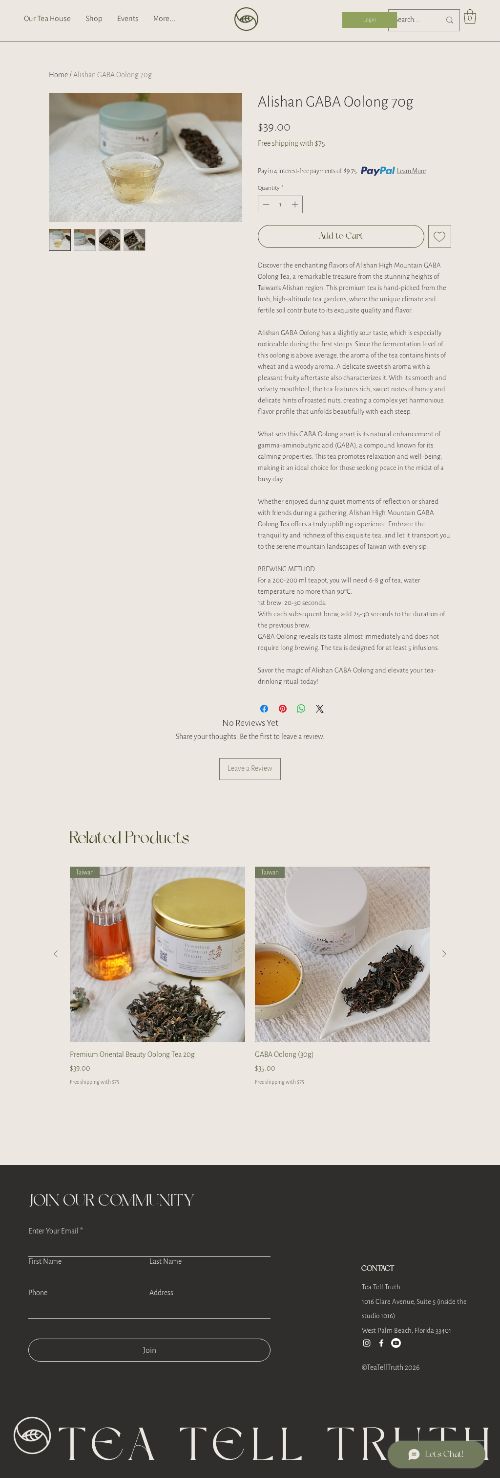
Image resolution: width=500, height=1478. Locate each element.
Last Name (165, 1262)
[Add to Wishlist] (439, 236)
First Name (45, 1262)
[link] (470, 16)
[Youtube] (396, 1343)
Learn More (411, 171)
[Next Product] (444, 954)
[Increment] (296, 204)
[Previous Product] (56, 954)
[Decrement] (265, 204)
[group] (250, 982)
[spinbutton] (280, 204)
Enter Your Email (53, 1231)
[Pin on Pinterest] (283, 709)
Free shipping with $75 (291, 143)
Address (161, 1293)
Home (58, 75)
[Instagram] (367, 1343)
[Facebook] (381, 1343)
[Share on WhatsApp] (301, 709)
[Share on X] (320, 709)
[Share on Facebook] (264, 709)
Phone (37, 1293)
